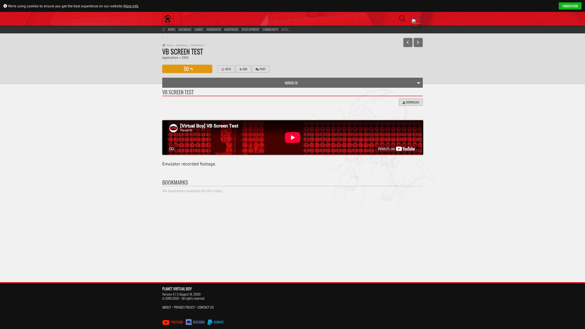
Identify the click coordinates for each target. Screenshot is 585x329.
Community (270, 29)
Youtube (177, 322)
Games (198, 29)
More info (130, 6)
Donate (218, 322)
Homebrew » (198, 45)
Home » (170, 45)
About (166, 307)
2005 (185, 57)
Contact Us (206, 307)
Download (412, 102)
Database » (182, 45)
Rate (228, 69)
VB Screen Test (182, 51)
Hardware (231, 29)
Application (170, 57)
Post (262, 69)
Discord (198, 322)
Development (250, 29)
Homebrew (213, 29)
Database (184, 29)
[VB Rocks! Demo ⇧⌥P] (407, 42)
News (172, 29)
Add (244, 69)
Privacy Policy (184, 307)
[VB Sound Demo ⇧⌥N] (418, 42)
